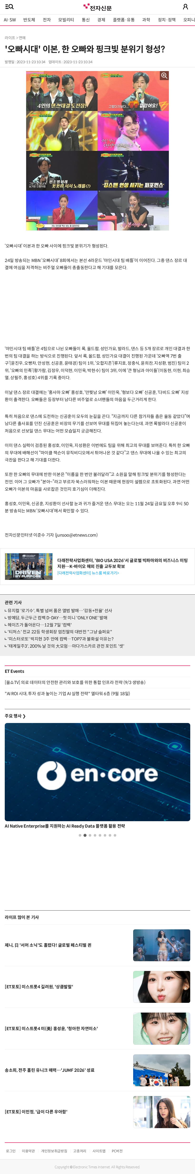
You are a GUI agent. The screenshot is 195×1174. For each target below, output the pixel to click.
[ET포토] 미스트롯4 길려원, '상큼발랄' (39, 987)
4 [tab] (95, 835)
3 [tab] (90, 835)
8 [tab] (115, 835)
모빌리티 (66, 20)
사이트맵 (99, 1151)
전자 (47, 20)
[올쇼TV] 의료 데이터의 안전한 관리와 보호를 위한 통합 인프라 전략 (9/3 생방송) (75, 682)
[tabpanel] (97, 777)
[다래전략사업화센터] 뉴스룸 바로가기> (88, 573)
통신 (86, 20)
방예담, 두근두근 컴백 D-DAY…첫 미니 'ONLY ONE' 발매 (57, 618)
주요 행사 (15, 716)
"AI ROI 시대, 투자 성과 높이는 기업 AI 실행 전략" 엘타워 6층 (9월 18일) (67, 693)
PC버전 (117, 1151)
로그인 (11, 1151)
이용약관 (28, 1151)
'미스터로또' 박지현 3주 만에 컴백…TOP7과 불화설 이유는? (60, 639)
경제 (101, 20)
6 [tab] (105, 835)
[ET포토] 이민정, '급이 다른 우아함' (36, 1112)
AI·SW (10, 20)
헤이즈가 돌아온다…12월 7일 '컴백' (40, 625)
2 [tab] (85, 835)
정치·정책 (167, 20)
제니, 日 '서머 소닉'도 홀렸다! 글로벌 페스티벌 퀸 (48, 945)
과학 (146, 20)
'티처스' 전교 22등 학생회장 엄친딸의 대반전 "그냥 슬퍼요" (60, 632)
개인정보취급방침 (54, 1151)
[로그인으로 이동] (185, 6)
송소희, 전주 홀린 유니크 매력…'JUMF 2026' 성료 (49, 1070)
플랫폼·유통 (124, 20)
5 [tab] (100, 835)
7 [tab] (110, 835)
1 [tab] (80, 835)
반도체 (29, 20)
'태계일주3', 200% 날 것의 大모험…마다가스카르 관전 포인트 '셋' (66, 646)
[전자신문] (97, 6)
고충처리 (79, 1151)
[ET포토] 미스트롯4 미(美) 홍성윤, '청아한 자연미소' (51, 1028)
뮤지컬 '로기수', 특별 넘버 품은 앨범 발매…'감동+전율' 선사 (60, 610)
